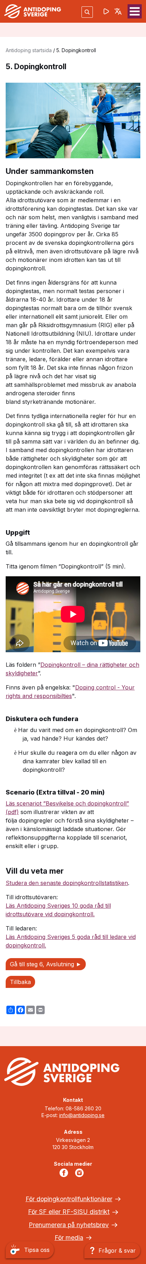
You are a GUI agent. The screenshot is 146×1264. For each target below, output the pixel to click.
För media (69, 1237)
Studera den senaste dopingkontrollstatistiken (67, 882)
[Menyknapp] (135, 11)
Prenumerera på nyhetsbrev (69, 1225)
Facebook (65, 1173)
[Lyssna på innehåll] (106, 11)
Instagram (80, 1173)
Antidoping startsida (29, 50)
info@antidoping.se (82, 1115)
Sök (87, 12)
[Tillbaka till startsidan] (32, 11)
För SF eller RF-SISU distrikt (69, 1211)
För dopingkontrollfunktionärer (69, 1199)
